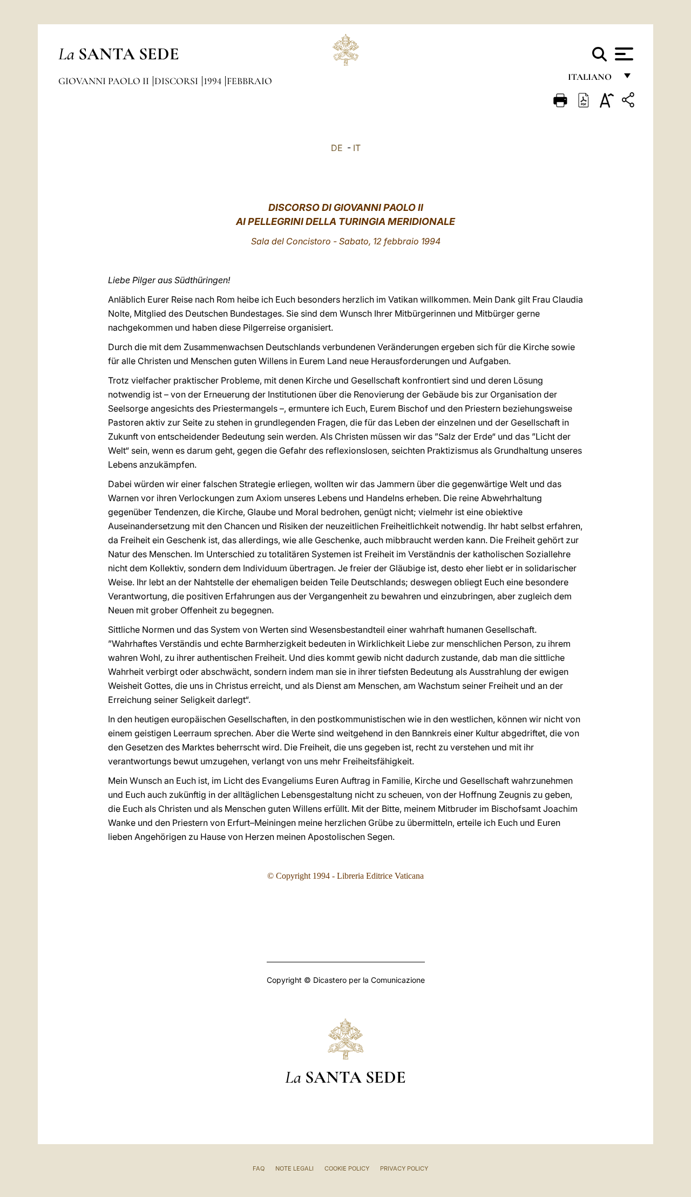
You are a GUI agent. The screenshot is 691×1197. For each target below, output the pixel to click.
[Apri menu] (622, 54)
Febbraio (249, 81)
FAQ (259, 1168)
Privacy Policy (404, 1168)
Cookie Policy (346, 1168)
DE (337, 147)
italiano (592, 79)
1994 (213, 81)
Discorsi (177, 81)
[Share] (629, 101)
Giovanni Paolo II (104, 81)
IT (357, 147)
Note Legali (294, 1168)
